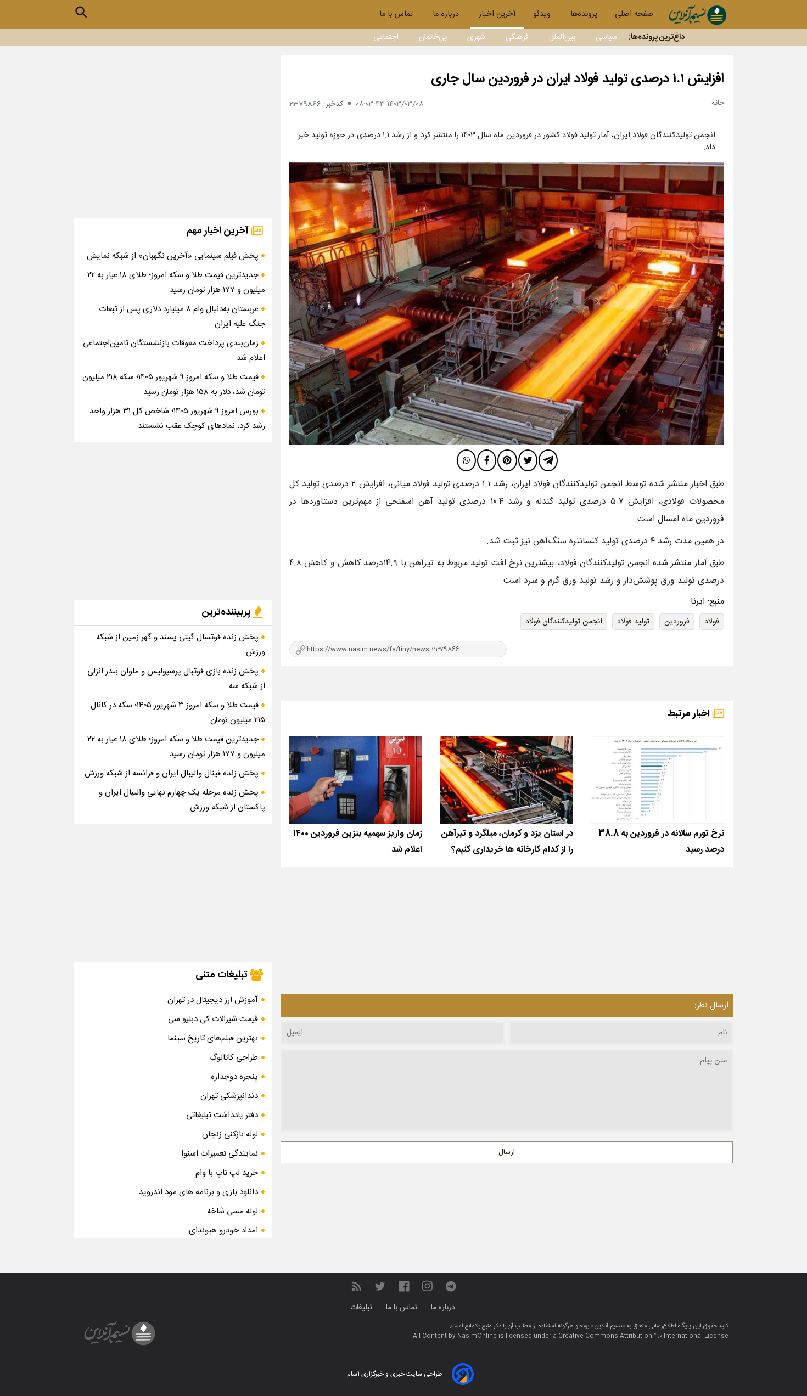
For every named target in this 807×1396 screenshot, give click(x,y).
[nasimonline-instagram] (427, 1286)
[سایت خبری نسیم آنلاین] (697, 15)
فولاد (711, 621)
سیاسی (606, 37)
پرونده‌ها (583, 14)
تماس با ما (397, 14)
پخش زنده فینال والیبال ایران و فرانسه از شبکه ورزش (173, 773)
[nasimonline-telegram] (451, 1286)
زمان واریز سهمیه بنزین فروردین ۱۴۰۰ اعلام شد (357, 841)
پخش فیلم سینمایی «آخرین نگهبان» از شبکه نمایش (174, 256)
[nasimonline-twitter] (380, 1286)
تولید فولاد (633, 621)
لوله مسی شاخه (232, 1211)
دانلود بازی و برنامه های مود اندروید (198, 1192)
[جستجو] (81, 12)
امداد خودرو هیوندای (223, 1230)
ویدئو (543, 14)
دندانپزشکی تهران (229, 1096)
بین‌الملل (562, 37)
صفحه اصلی (634, 14)
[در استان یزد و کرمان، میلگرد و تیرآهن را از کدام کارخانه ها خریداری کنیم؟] (506, 780)
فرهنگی (517, 37)
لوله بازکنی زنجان (230, 1134)
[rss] (356, 1286)
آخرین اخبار (497, 14)
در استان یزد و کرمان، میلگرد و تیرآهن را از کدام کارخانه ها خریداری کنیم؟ (507, 841)
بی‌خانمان (433, 37)
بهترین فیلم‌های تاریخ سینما (212, 1038)
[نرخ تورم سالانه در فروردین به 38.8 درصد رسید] (657, 780)
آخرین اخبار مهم (219, 231)
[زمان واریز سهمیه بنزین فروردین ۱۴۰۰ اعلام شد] (355, 780)
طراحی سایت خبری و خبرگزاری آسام (394, 1374)
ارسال (506, 1152)
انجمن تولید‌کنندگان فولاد (563, 621)
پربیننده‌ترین (227, 612)
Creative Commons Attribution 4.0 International (631, 1336)
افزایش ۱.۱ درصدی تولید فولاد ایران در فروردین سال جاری (577, 79)
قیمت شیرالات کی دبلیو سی (213, 1019)
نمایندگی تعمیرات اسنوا (219, 1154)
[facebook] (486, 460)
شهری (476, 37)
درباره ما (447, 14)
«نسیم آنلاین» (607, 1326)
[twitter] (527, 460)
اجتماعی (386, 37)
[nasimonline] (404, 1286)
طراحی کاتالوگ (233, 1058)
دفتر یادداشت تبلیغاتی (222, 1115)
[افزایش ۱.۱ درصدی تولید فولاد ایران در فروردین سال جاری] (506, 303)
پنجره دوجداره (234, 1077)
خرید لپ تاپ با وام (226, 1173)
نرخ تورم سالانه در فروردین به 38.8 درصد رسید (661, 841)
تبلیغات (362, 1307)
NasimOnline (477, 1336)
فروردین (677, 621)
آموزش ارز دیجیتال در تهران (212, 1000)
